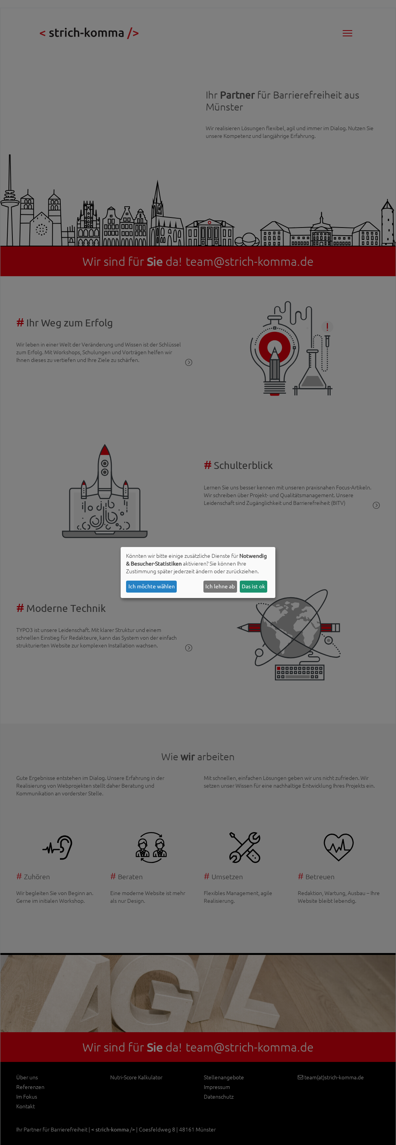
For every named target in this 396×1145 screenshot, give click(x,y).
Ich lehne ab (220, 586)
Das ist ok (253, 586)
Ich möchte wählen (151, 586)
